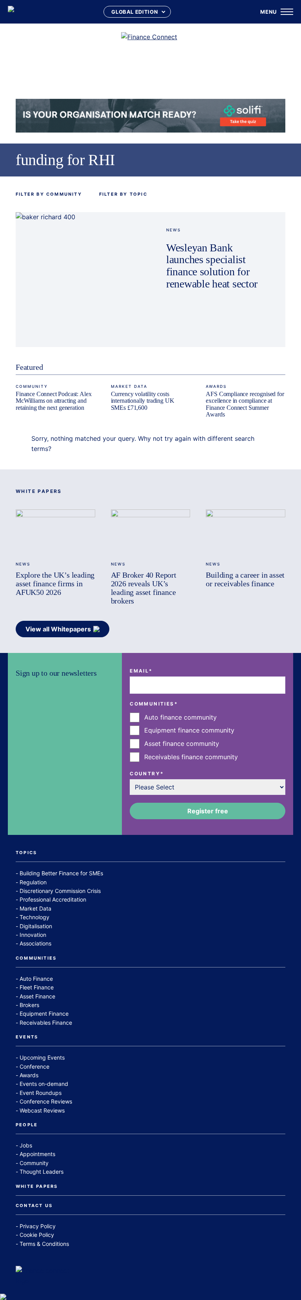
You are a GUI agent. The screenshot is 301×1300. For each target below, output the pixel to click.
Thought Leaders (41, 1171)
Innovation (33, 934)
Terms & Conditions (44, 1243)
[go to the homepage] (11, 12)
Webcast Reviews (42, 1110)
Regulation (33, 882)
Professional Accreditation (53, 899)
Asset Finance (37, 996)
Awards (216, 386)
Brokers (29, 1005)
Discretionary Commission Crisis (60, 890)
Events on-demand (44, 1083)
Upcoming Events (42, 1057)
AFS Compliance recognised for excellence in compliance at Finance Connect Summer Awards (245, 404)
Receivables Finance (46, 1022)
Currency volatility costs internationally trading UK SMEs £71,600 (142, 401)
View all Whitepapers (58, 629)
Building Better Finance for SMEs (61, 873)
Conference (34, 1066)
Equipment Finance (44, 1013)
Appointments (37, 1154)
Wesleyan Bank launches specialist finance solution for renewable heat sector (211, 266)
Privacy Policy (38, 1226)
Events (27, 1037)
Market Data (129, 386)
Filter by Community (49, 194)
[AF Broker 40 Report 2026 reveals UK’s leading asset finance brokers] (150, 531)
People (27, 1125)
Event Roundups (41, 1092)
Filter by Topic (123, 194)
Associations (35, 943)
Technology (34, 917)
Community (32, 386)
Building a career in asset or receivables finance (245, 579)
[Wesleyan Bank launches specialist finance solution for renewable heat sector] (83, 279)
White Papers (37, 1186)
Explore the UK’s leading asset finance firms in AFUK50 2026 (55, 583)
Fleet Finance (37, 987)
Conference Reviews (46, 1101)
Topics (26, 853)
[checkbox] (207, 737)
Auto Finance (36, 978)
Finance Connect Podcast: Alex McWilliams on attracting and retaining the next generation (53, 401)
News (173, 229)
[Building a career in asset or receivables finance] (245, 531)
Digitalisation (36, 926)
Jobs (26, 1145)
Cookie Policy (37, 1234)
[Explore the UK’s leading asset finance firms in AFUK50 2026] (55, 531)
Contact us (34, 1206)
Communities (36, 958)
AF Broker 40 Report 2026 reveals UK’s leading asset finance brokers (143, 588)
